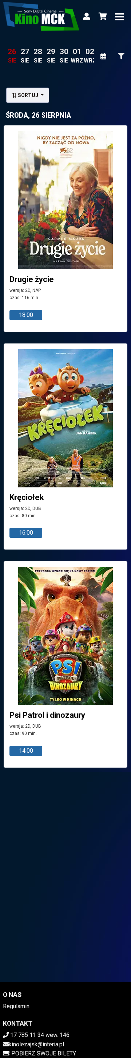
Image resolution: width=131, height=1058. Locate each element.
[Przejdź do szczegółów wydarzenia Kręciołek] (65, 418)
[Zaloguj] (87, 16)
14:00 (26, 750)
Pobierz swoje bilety (43, 1053)
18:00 (26, 314)
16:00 (26, 532)
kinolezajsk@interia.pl (36, 1044)
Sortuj (28, 95)
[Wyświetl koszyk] (103, 16)
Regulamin (16, 1006)
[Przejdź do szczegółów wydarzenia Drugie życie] (65, 200)
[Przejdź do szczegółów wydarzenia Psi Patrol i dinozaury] (65, 636)
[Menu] (119, 16)
